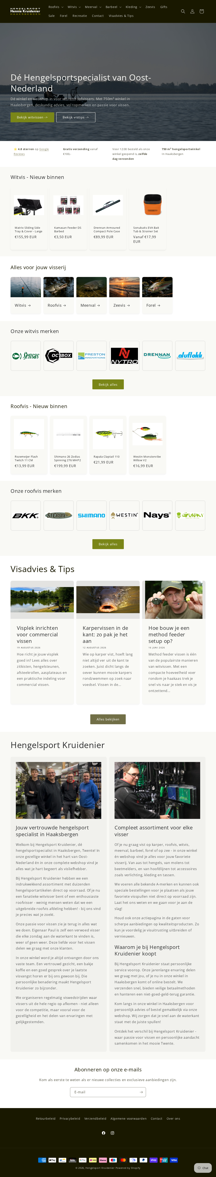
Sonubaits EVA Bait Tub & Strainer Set (146, 229)
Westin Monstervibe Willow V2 (147, 458)
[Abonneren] (141, 1092)
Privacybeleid (70, 1119)
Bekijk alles (108, 384)
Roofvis (55, 305)
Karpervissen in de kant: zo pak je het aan (105, 634)
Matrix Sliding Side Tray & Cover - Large (28, 229)
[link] (58, 790)
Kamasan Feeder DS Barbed (67, 229)
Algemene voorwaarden (129, 1119)
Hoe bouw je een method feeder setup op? (169, 634)
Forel (151, 305)
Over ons (173, 1119)
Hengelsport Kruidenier (100, 1167)
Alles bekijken (108, 719)
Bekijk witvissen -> (32, 117)
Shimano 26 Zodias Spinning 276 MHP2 (67, 458)
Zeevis (119, 305)
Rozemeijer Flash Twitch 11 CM (26, 458)
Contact (156, 1119)
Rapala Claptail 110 (106, 456)
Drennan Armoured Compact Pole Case (107, 229)
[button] (55, 7)
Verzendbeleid (95, 1119)
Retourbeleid (46, 1119)
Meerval (88, 305)
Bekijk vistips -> (76, 117)
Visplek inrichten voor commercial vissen (37, 634)
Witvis (20, 305)
